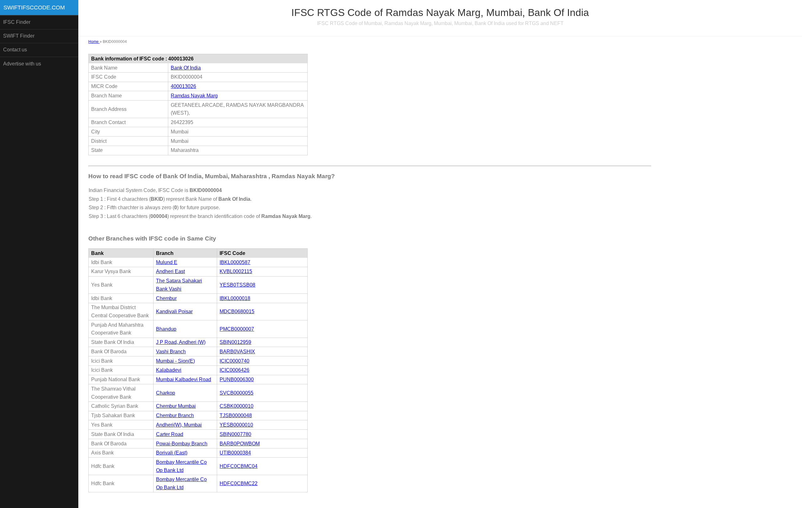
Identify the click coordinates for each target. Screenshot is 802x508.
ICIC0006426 (234, 370)
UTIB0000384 (235, 452)
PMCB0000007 (237, 329)
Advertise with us (22, 63)
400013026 (183, 86)
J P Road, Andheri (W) (181, 342)
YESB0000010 (236, 425)
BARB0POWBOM (240, 443)
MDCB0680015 (237, 311)
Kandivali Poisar (174, 311)
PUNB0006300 (237, 379)
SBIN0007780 (235, 434)
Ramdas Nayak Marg (194, 95)
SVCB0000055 (236, 393)
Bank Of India (186, 67)
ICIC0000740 (234, 361)
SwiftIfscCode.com (34, 7)
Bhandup (166, 329)
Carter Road (169, 434)
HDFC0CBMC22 (239, 483)
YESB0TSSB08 (237, 285)
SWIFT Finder (18, 36)
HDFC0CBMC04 (239, 466)
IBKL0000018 (235, 298)
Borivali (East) (171, 452)
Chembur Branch (175, 415)
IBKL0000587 (235, 262)
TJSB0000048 (236, 415)
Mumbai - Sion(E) (175, 361)
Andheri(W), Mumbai (179, 425)
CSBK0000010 (236, 406)
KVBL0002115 (236, 271)
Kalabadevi (168, 370)
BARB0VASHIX (237, 351)
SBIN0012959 (235, 342)
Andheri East (170, 271)
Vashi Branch (171, 351)
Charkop (165, 393)
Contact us (15, 49)
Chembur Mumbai (176, 406)
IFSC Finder (16, 22)
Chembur (166, 298)
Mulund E (166, 262)
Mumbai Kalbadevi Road (183, 379)
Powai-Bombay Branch (181, 443)
